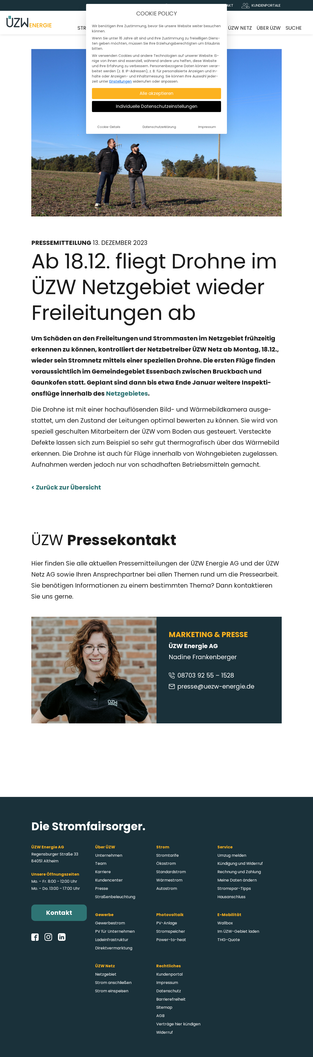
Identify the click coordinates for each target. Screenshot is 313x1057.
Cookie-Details (108, 127)
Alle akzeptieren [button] (156, 93)
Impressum (207, 127)
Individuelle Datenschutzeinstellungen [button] (156, 106)
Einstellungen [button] (120, 81)
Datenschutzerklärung (159, 127)
